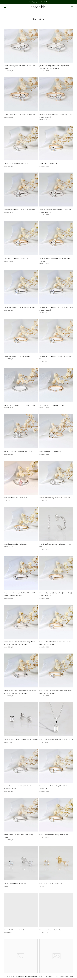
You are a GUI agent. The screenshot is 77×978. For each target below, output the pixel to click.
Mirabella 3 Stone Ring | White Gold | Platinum (54, 498)
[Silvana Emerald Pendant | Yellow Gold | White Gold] (56, 719)
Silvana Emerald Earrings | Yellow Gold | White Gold (21, 739)
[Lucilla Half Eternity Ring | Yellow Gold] (56, 385)
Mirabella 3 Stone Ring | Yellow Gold (15, 544)
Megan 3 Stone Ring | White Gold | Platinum (18, 451)
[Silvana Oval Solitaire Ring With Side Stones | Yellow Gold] (56, 956)
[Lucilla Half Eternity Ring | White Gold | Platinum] (21, 385)
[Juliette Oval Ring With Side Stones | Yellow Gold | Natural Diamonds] (56, 94)
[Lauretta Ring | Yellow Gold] (56, 143)
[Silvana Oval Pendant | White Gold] (21, 910)
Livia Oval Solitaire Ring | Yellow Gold (16, 258)
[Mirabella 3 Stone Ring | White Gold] (21, 478)
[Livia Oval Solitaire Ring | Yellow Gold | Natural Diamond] (56, 238)
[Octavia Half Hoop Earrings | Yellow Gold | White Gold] (56, 524)
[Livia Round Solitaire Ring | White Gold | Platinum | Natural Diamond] (56, 287)
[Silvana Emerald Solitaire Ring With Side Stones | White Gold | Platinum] (21, 766)
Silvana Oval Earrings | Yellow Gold (50, 883)
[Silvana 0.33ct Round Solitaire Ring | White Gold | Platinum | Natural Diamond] (21, 573)
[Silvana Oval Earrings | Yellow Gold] (56, 863)
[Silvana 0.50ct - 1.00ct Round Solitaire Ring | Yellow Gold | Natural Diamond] (56, 670)
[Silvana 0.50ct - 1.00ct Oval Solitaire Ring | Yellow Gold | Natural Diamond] (56, 622)
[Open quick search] (68, 7)
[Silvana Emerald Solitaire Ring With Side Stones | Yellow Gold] (56, 766)
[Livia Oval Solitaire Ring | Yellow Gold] (21, 238)
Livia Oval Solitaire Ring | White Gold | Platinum (19, 210)
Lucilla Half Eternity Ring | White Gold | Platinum (20, 405)
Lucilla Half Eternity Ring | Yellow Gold (52, 405)
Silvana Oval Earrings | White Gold (15, 883)
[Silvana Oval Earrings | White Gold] (21, 863)
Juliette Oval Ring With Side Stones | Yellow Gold (19, 114)
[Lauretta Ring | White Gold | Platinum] (21, 143)
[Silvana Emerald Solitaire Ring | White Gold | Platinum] (21, 815)
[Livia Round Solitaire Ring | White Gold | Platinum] (21, 287)
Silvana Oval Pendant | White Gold (15, 930)
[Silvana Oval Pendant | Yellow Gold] (56, 910)
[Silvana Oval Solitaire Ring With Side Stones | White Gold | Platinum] (21, 956)
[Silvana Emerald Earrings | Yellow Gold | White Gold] (21, 719)
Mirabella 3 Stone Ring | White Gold (15, 498)
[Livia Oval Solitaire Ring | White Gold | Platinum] (21, 189)
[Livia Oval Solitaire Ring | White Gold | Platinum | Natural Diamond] (56, 189)
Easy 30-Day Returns (38, 2)
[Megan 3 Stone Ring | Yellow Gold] (56, 431)
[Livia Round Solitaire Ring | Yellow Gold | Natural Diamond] (56, 336)
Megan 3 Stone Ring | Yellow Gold (50, 451)
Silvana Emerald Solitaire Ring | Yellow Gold (53, 835)
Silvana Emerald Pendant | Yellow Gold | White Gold (56, 739)
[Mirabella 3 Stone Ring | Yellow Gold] (21, 524)
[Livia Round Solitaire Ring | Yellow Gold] (21, 336)
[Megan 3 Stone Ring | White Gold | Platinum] (21, 431)
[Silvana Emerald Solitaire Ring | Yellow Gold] (56, 815)
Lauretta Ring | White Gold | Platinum (16, 163)
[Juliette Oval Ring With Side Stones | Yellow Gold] (21, 94)
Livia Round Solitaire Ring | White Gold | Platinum (20, 307)
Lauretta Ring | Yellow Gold (48, 163)
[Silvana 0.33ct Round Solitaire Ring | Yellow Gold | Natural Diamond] (56, 573)
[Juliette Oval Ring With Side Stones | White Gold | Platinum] (21, 46)
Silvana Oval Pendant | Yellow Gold (50, 930)
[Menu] (5, 7)
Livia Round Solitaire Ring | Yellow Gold (17, 356)
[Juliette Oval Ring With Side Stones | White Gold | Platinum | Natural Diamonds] (56, 46)
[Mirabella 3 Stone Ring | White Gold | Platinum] (56, 478)
